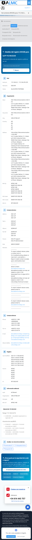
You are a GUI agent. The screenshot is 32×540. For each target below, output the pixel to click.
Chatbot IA (15, 473)
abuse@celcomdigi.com (18, 268)
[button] (29, 2)
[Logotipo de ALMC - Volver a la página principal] (9, 2)
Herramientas (6, 21)
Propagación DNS (6, 32)
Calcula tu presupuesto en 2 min (17, 469)
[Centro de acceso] (3, 8)
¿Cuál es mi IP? (6, 25)
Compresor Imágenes (18, 477)
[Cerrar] (28, 487)
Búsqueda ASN (16, 32)
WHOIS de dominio (23, 25)
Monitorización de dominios (20, 35)
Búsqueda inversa (6, 35)
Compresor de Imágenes (8, 39)
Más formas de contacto (17, 501)
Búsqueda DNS (15, 29)
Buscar (17, 70)
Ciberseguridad (7, 473)
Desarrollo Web (24, 473)
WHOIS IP (13, 25)
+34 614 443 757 (17, 498)
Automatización (7, 477)
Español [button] (27, 7)
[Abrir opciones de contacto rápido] (27, 507)
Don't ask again (21, 536)
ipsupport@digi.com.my (22, 337)
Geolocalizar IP (6, 29)
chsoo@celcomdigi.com (18, 339)
